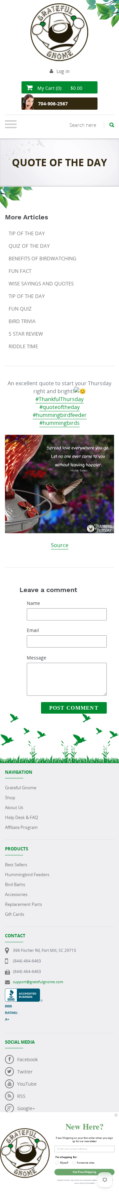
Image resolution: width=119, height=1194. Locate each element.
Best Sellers (16, 865)
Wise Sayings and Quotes (41, 283)
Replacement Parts (23, 904)
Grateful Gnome (20, 788)
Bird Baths (15, 884)
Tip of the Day (27, 233)
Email (33, 630)
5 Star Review (26, 333)
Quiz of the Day (29, 246)
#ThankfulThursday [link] (59, 399)
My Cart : (59, 88)
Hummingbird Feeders (27, 874)
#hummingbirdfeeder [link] (60, 415)
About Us (14, 807)
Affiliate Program (21, 827)
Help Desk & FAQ (21, 817)
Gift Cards (14, 914)
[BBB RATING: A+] (24, 991)
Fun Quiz (20, 308)
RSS (21, 1096)
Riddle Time (23, 346)
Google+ (26, 1108)
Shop (10, 798)
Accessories (16, 894)
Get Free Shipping (84, 1172)
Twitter (25, 1071)
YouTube (27, 1084)
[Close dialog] (116, 1115)
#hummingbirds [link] (59, 423)
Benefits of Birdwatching (42, 258)
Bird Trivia (22, 321)
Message (36, 657)
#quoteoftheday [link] (59, 407)
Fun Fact (20, 271)
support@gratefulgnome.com (38, 981)
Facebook (27, 1059)
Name (33, 603)
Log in (63, 71)
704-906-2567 (53, 103)
